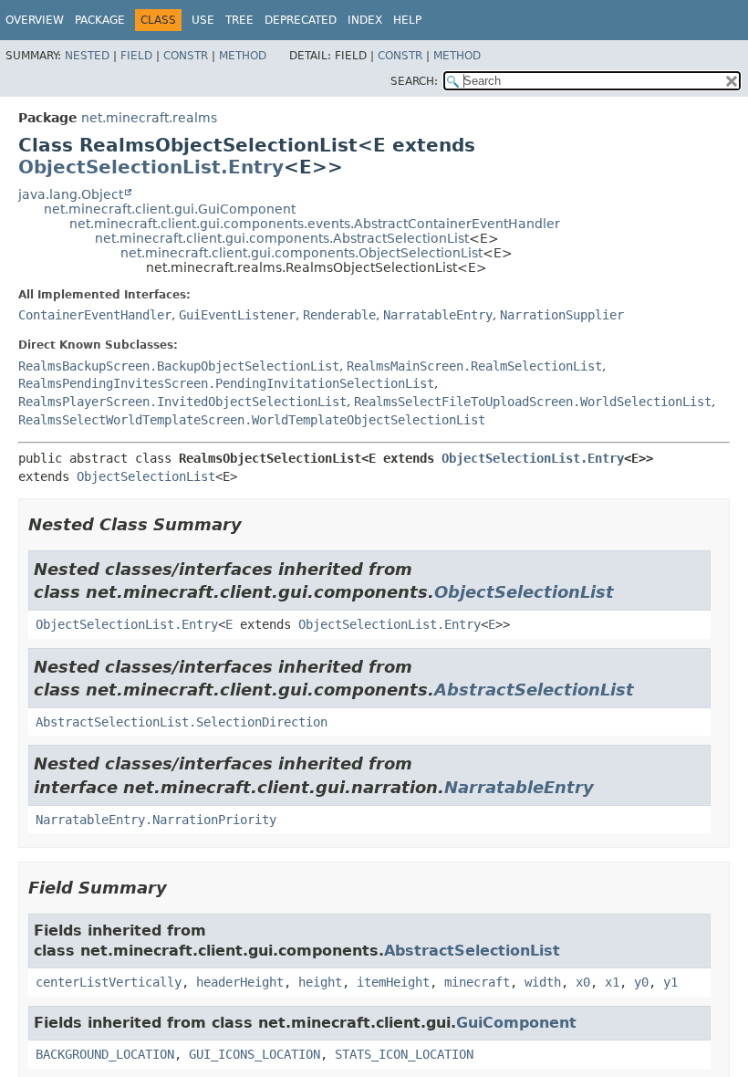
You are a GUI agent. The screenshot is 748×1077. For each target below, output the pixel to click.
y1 (670, 982)
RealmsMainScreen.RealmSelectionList (474, 366)
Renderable (339, 315)
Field (136, 55)
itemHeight (393, 982)
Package (100, 20)
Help (407, 20)
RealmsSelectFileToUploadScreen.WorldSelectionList (533, 401)
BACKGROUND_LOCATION (105, 1054)
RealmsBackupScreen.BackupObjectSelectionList (178, 366)
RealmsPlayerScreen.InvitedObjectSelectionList (182, 401)
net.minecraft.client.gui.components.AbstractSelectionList (282, 238)
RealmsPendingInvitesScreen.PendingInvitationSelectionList (226, 383)
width (543, 982)
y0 (641, 982)
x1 (612, 982)
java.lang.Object (70, 194)
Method (242, 55)
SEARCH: (414, 81)
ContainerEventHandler (94, 315)
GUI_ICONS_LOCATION (254, 1054)
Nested (87, 55)
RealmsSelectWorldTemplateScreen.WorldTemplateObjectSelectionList (251, 420)
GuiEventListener (237, 315)
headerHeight (240, 982)
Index (365, 20)
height (320, 982)
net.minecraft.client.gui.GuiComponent (170, 209)
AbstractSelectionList (534, 689)
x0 (583, 982)
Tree (239, 20)
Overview (34, 20)
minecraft (477, 982)
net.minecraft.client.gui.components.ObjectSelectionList (301, 253)
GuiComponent (516, 1022)
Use (203, 20)
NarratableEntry (438, 315)
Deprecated (301, 20)
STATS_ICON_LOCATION (404, 1054)
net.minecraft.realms (149, 117)
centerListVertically (109, 982)
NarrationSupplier (562, 315)
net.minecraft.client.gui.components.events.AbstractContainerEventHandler (314, 223)
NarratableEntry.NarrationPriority (156, 819)
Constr (185, 55)
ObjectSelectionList (146, 476)
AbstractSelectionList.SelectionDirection (181, 722)
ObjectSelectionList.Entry (151, 167)
